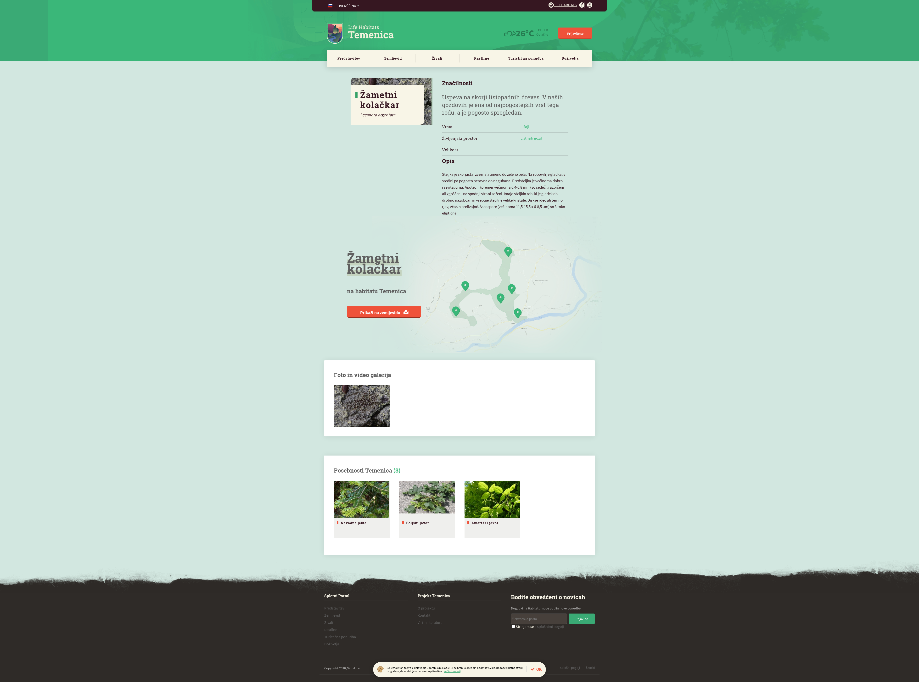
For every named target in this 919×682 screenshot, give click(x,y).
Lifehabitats (565, 4)
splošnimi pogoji (550, 626)
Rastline (481, 58)
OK (539, 669)
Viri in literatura (430, 622)
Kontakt (424, 615)
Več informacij (452, 671)
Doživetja (570, 58)
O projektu (426, 608)
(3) (396, 470)
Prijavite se (575, 33)
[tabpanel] (361, 509)
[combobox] (344, 5)
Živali (437, 58)
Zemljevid (393, 58)
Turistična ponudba (526, 58)
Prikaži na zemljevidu (380, 312)
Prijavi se (582, 619)
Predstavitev (348, 58)
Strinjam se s (540, 626)
